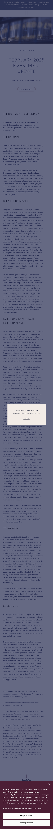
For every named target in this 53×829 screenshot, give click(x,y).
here (39, 808)
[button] (49, 784)
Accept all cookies (26, 816)
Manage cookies (26, 823)
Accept (26, 419)
